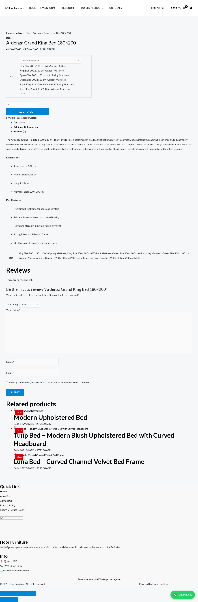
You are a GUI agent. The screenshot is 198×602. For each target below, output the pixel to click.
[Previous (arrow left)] (4, 599)
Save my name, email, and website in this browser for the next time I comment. (49, 382)
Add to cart (27, 111)
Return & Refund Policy (12, 509)
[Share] (22, 593)
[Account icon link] (191, 8)
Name (10, 361)
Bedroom (68, 8)
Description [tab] (20, 122)
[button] (56, 8)
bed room (20, 33)
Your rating (12, 304)
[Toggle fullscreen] (13, 593)
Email (10, 372)
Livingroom (47, 8)
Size (11, 76)
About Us (5, 496)
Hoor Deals (115, 8)
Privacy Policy (7, 505)
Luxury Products (92, 8)
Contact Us (157, 8)
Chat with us (185, 594)
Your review (13, 309)
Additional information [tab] (26, 126)
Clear (22, 93)
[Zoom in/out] (4, 593)
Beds (29, 33)
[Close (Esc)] (31, 593)
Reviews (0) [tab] (20, 131)
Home (32, 8)
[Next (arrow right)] (13, 599)
